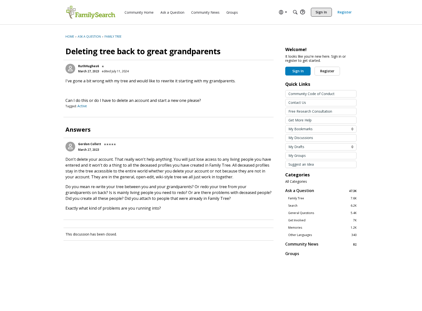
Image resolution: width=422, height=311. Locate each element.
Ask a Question (321, 190)
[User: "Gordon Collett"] (70, 146)
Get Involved (322, 220)
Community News (321, 244)
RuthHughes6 (88, 66)
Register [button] (327, 71)
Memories (322, 227)
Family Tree (322, 198)
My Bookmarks (320, 129)
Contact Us (297, 102)
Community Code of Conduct (311, 93)
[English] (90, 12)
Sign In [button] (298, 71)
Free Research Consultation (310, 111)
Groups (292, 253)
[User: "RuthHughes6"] (70, 69)
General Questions (322, 213)
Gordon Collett (89, 144)
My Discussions (300, 137)
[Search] (295, 12)
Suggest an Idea (301, 164)
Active (82, 106)
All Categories (296, 181)
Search (322, 206)
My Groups (297, 155)
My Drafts (320, 146)
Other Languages (322, 235)
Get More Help (300, 120)
